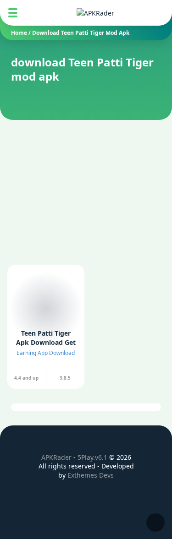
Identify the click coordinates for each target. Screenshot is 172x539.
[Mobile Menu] (13, 13)
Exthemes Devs (90, 475)
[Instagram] (86, 498)
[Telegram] (117, 498)
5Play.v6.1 (92, 457)
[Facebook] (55, 498)
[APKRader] (95, 13)
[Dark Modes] (155, 522)
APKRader (56, 457)
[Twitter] (71, 498)
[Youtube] (102, 498)
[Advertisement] (86, 175)
